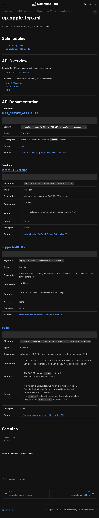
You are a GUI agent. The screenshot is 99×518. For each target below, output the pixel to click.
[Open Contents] (95, 12)
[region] (49, 136)
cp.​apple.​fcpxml (65, 11)
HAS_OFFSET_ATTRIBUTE (18, 72)
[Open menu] (4, 3)
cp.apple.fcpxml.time (15, 45)
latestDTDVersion (14, 83)
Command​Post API (45, 11)
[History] (94, 3)
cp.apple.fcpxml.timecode (18, 49)
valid (8, 90)
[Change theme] (90, 3)
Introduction (7, 11)
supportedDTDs (13, 86)
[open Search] (85, 3)
